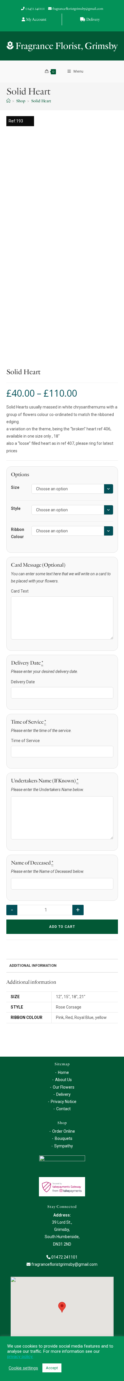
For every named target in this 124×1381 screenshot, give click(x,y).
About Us (63, 1079)
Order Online (63, 1131)
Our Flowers (63, 1087)
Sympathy (63, 1146)
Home (63, 1072)
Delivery (93, 19)
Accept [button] (52, 1368)
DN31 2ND (62, 1244)
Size (15, 487)
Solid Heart (41, 101)
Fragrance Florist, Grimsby (66, 46)
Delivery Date (23, 682)
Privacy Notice (63, 1101)
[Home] (8, 101)
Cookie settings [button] (23, 1368)
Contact (63, 1108)
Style (15, 508)
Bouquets (63, 1138)
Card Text (20, 591)
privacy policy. (20, 1356)
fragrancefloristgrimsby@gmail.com (77, 9)
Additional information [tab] (33, 965)
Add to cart (62, 927)
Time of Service (25, 740)
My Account (35, 19)
